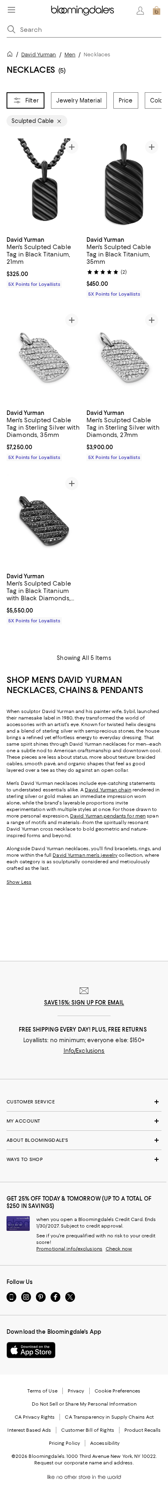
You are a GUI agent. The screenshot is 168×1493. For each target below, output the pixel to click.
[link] (44, 260)
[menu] (11, 10)
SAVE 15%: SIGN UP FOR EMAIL (84, 1002)
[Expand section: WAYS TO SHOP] (84, 1159)
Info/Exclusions (84, 1050)
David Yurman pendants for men (108, 816)
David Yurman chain (108, 790)
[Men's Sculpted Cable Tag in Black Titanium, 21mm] (44, 184)
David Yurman (38, 54)
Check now (119, 1249)
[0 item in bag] (156, 11)
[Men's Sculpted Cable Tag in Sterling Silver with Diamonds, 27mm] (123, 357)
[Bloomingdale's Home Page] (82, 11)
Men (69, 54)
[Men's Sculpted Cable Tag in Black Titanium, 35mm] (123, 184)
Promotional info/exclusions (69, 1249)
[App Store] (31, 1350)
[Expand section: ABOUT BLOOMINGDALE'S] (84, 1140)
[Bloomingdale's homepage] (11, 55)
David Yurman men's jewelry (85, 855)
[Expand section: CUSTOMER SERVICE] (84, 1101)
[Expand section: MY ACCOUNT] (84, 1121)
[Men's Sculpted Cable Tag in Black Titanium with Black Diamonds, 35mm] (44, 521)
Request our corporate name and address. (83, 1463)
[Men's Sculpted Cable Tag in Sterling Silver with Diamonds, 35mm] (44, 357)
